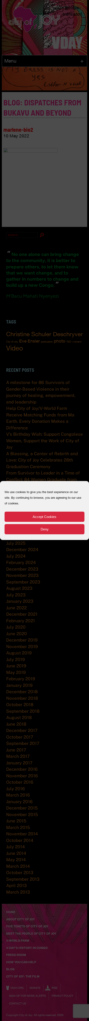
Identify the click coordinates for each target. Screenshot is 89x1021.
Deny (45, 529)
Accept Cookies (44, 517)
